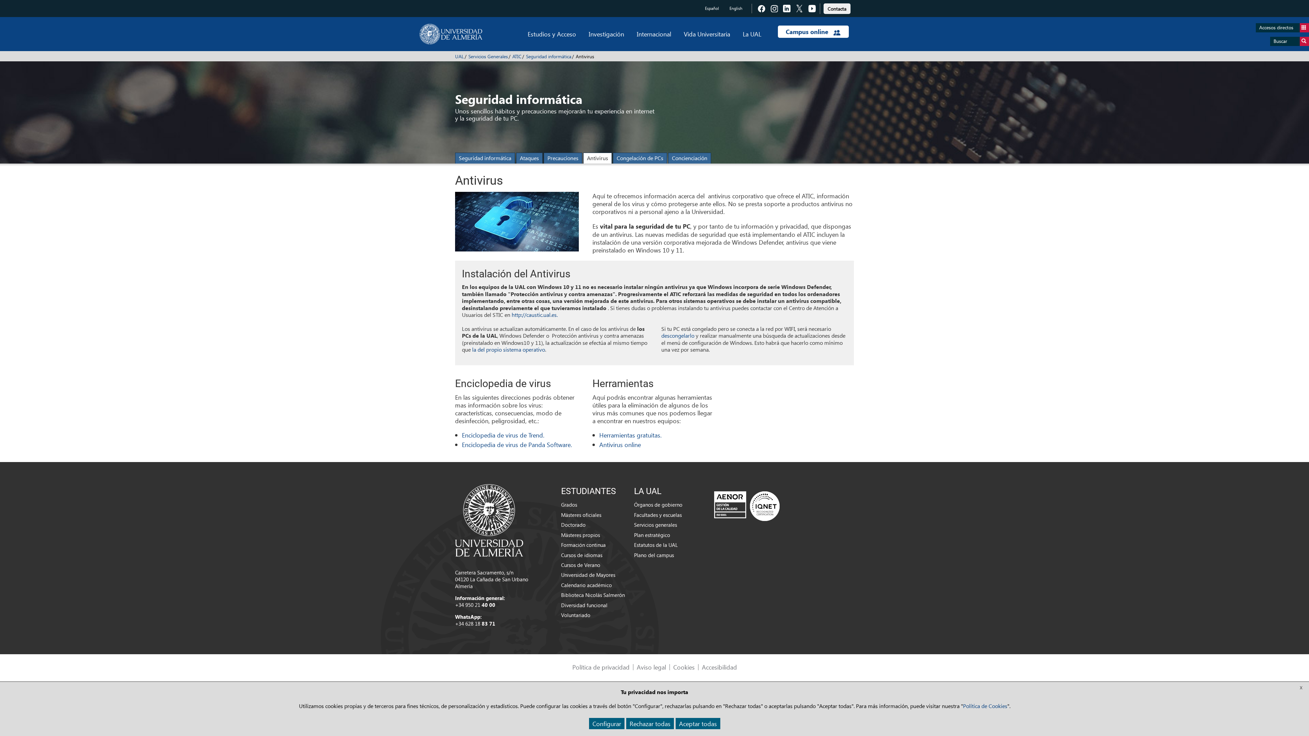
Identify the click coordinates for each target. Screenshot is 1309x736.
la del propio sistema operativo (508, 349)
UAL (459, 56)
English (735, 8)
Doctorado (573, 524)
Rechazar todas (650, 723)
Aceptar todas (698, 723)
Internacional (654, 34)
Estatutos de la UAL (656, 544)
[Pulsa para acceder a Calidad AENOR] (747, 506)
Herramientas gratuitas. (630, 435)
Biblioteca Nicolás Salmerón (593, 595)
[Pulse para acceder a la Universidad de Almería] (489, 519)
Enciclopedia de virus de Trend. (503, 435)
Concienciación (689, 158)
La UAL (752, 34)
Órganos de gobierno (658, 504)
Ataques (529, 158)
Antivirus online (620, 444)
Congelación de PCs (640, 158)
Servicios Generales (488, 56)
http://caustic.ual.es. (535, 314)
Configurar (606, 723)
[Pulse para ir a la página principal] (450, 34)
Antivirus (597, 158)
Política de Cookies (985, 705)
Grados (569, 504)
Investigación (606, 34)
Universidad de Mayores (588, 574)
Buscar (1280, 41)
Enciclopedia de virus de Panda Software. (517, 444)
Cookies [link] (684, 667)
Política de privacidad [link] (601, 667)
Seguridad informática (548, 56)
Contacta (837, 8)
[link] (837, 7)
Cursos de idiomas (581, 555)
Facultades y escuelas (658, 514)
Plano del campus (654, 555)
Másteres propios (580, 535)
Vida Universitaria (707, 34)
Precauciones (562, 158)
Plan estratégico (652, 535)
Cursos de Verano (580, 565)
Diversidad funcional (584, 605)
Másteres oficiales (581, 514)
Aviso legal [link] (651, 667)
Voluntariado (575, 615)
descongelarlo (677, 335)
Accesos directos (1276, 27)
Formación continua (583, 544)
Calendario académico (586, 585)
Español (712, 8)
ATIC (517, 56)
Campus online (808, 32)
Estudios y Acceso (552, 34)
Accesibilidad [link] (719, 667)
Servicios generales (655, 524)
